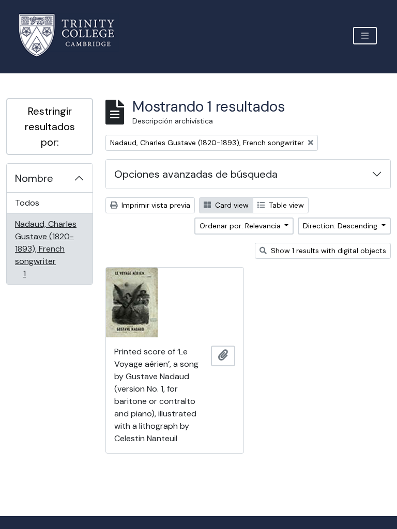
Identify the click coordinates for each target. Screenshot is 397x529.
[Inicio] (72, 35)
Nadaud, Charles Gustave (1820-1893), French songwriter (45, 248)
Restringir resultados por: (50, 126)
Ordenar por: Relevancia (241, 225)
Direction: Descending (341, 225)
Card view (231, 205)
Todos (27, 202)
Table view (285, 205)
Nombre (34, 178)
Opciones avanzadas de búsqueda (196, 174)
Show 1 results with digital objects (327, 250)
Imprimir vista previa (154, 205)
